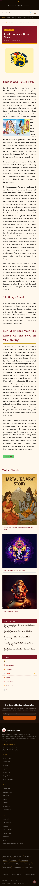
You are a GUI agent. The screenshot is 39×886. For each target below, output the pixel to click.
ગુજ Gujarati (14, 860)
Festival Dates (7, 810)
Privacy (14, 883)
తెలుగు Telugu (24, 860)
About (3, 883)
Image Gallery (7, 819)
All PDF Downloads (8, 779)
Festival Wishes (7, 833)
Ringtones (6, 836)
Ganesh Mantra (7, 792)
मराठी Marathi (17, 856)
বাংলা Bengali (28, 864)
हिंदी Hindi (27, 856)
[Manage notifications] (34, 881)
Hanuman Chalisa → (30, 874)
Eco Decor (5, 826)
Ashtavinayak (6, 806)
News (4, 840)
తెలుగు (31, 18)
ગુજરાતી (25, 18)
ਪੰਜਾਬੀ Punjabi (17, 867)
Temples (5, 802)
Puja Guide (6, 795)
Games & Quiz (7, 822)
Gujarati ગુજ (6, 772)
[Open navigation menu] (35, 13)
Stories (10, 22)
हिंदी (13, 18)
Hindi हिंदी (5, 765)
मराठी (8, 18)
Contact (9, 883)
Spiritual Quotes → (17, 874)
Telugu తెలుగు (6, 776)
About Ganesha (7, 829)
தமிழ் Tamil (6, 864)
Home (3, 22)
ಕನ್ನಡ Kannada (7, 867)
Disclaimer (25, 883)
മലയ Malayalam (16, 864)
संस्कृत (3, 18)
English (19, 18)
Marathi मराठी (6, 762)
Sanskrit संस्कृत (7, 758)
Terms (19, 883)
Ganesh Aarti (6, 788)
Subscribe (19, 718)
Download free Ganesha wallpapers (13, 843)
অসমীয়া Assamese (29, 867)
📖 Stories (9, 30)
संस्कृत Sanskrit (7, 856)
